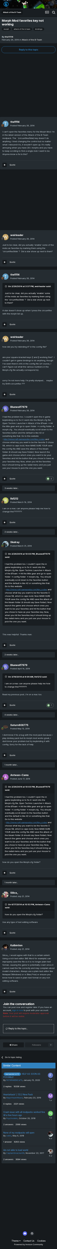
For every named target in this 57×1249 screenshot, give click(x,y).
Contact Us (28, 1240)
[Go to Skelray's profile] (5, 544)
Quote (12, 165)
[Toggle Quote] (6, 286)
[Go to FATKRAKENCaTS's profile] (50, 1075)
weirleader (16, 235)
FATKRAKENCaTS (14, 1080)
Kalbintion (16, 945)
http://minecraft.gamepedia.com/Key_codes (24, 439)
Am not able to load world (15, 1150)
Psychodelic (12, 1118)
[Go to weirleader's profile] (5, 237)
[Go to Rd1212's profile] (5, 500)
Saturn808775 (19, 725)
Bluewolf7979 (18, 406)
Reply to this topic (28, 49)
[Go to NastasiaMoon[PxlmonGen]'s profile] (50, 1113)
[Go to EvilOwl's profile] (50, 1151)
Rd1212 (14, 498)
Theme (15, 1240)
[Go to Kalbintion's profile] (5, 947)
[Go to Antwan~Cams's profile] (5, 777)
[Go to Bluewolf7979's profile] (5, 409)
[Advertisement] (28, 85)
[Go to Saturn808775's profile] (5, 727)
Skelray (15, 542)
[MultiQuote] (4, 165)
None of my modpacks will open (18, 1132)
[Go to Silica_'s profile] (5, 894)
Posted (22, 125)
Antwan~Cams (19, 775)
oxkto (8, 1135)
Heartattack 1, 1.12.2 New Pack (18, 1094)
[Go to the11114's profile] (5, 124)
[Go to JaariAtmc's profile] (50, 1134)
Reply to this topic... (18, 1028)
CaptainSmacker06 (15, 1153)
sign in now (17, 1010)
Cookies (41, 1240)
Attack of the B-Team (32, 39)
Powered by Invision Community (28, 1244)
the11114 (9, 37)
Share (14, 1045)
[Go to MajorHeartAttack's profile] (50, 1096)
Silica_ (14, 892)
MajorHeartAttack (14, 1097)
